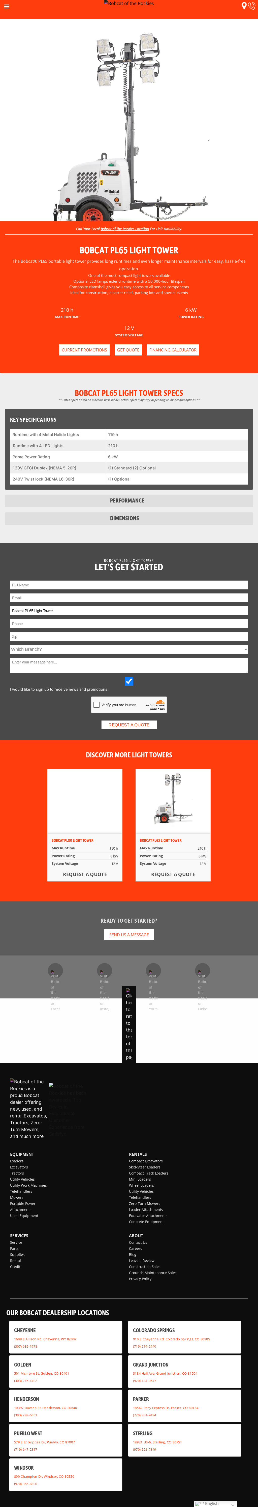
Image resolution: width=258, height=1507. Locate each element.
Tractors (17, 1173)
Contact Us (138, 1242)
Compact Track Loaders (148, 1173)
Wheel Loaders (141, 1185)
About (136, 1235)
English (211, 1503)
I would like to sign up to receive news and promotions (58, 689)
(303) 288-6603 (25, 1415)
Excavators (19, 1167)
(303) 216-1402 (25, 1380)
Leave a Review (141, 1260)
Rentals (138, 1154)
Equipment (22, 1154)
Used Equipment (24, 1215)
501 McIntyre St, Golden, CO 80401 (41, 1373)
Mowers (16, 1197)
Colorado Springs (154, 1330)
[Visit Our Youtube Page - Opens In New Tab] (153, 970)
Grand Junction (151, 1364)
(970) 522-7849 (144, 1449)
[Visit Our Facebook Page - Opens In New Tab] (55, 970)
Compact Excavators (146, 1161)
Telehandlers (21, 1191)
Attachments (20, 1209)
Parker (141, 1398)
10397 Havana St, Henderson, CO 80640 (45, 1407)
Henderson (26, 1398)
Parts (14, 1248)
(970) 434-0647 (144, 1380)
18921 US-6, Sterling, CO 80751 (157, 1442)
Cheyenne (25, 1330)
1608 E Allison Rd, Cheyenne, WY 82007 (45, 1339)
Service (16, 1242)
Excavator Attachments (148, 1215)
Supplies (17, 1254)
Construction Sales (144, 1266)
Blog (132, 1254)
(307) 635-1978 (25, 1346)
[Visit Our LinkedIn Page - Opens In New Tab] (202, 970)
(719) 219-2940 (144, 1346)
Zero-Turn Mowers (144, 1203)
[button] (244, 6)
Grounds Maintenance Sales (153, 1272)
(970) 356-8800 (25, 1483)
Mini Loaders (140, 1179)
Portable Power (23, 1203)
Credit (15, 1266)
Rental (15, 1260)
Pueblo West (28, 1433)
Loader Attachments (146, 1209)
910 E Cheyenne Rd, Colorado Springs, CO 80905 (171, 1339)
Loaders (16, 1161)
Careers (135, 1248)
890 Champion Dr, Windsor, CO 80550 (44, 1476)
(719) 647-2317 (25, 1449)
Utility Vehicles (22, 1179)
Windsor (24, 1467)
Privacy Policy (140, 1278)
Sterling (143, 1433)
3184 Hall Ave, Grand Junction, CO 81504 (165, 1373)
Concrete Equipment (146, 1221)
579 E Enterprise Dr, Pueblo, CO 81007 (44, 1442)
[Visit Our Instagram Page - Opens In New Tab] (104, 970)
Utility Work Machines (28, 1185)
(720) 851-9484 (144, 1415)
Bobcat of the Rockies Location (125, 228)
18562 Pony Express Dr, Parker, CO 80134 (165, 1407)
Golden (22, 1364)
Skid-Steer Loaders (144, 1167)
